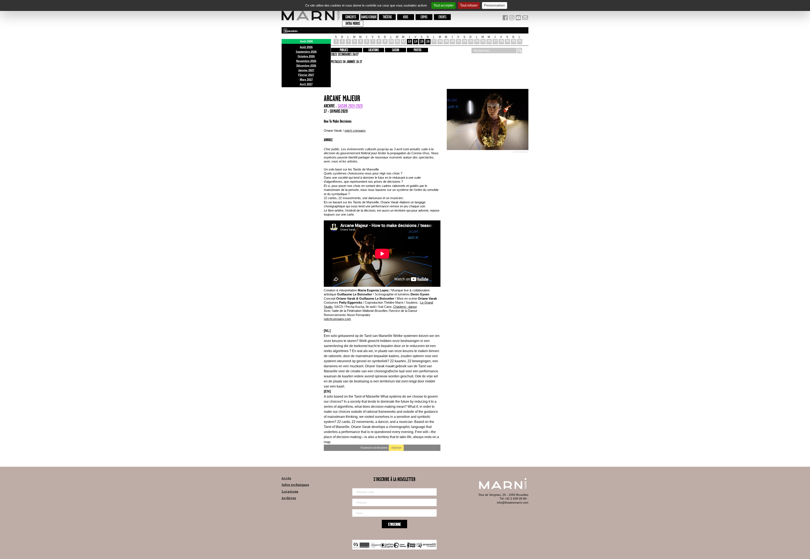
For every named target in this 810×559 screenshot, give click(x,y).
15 (422, 41)
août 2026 (306, 47)
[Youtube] (519, 18)
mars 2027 (306, 79)
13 (409, 41)
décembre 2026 (306, 65)
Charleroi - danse (405, 306)
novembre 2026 (306, 61)
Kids (405, 17)
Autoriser (396, 447)
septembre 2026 (306, 51)
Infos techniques (295, 485)
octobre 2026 (306, 56)
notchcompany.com (337, 319)
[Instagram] (512, 18)
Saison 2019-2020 (350, 106)
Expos (424, 17)
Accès (286, 478)
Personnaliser (494, 5)
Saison (395, 50)
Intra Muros (353, 24)
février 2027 (306, 74)
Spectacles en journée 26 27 (346, 62)
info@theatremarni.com (512, 502)
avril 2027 (306, 84)
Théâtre (387, 17)
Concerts (350, 17)
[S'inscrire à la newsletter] (525, 18)
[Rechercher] (519, 50)
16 (428, 41)
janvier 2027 (306, 70)
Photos (417, 50)
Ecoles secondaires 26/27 (344, 54)
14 (415, 41)
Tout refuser (469, 5)
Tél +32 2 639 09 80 (513, 498)
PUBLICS (344, 50)
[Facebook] (505, 18)
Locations (373, 50)
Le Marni (311, 21)
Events (442, 17)
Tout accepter (443, 5)
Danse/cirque (369, 17)
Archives (289, 498)
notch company (355, 130)
